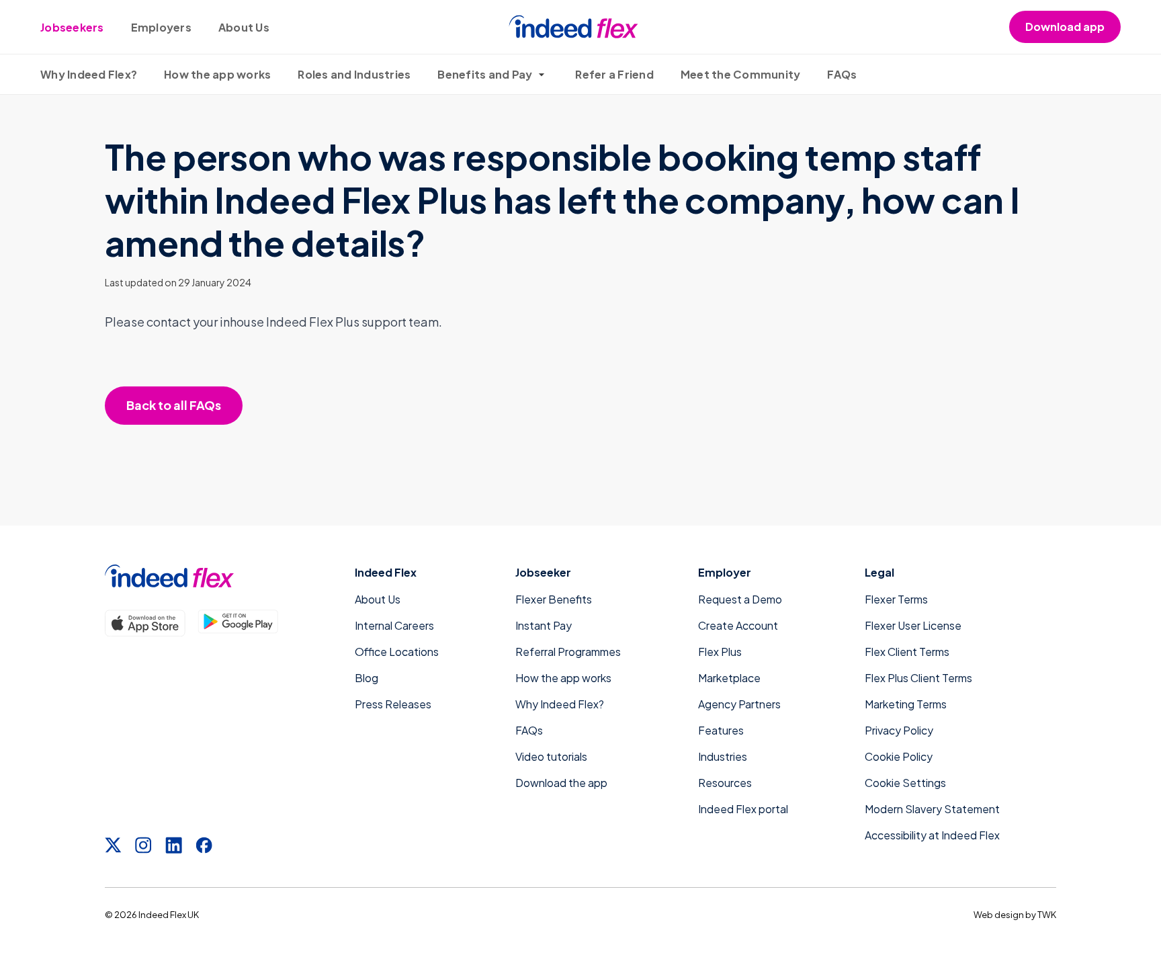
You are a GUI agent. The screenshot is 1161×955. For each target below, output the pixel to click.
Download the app (561, 783)
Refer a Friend (614, 74)
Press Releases (393, 704)
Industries (722, 756)
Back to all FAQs (173, 405)
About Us (243, 27)
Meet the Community (741, 74)
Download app (1065, 26)
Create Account (738, 625)
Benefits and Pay (484, 74)
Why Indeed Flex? (88, 74)
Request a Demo (740, 599)
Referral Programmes (568, 652)
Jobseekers (72, 27)
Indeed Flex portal (743, 809)
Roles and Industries (354, 74)
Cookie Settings (905, 783)
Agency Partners (739, 704)
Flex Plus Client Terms (918, 678)
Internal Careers (394, 625)
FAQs (842, 74)
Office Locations (397, 652)
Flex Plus (720, 652)
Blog (366, 678)
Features (721, 730)
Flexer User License (913, 625)
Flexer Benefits (553, 599)
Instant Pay (543, 625)
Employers (161, 27)
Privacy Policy (899, 730)
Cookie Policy (899, 756)
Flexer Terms (896, 599)
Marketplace (729, 678)
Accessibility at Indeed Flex (932, 835)
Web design (999, 914)
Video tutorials (551, 756)
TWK (1046, 914)
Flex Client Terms (907, 652)
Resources (725, 783)
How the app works (217, 74)
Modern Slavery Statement (932, 809)
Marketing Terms (906, 704)
